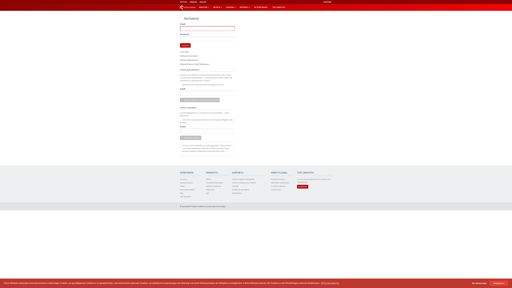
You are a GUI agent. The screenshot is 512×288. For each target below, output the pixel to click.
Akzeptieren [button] (498, 283)
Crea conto (184, 52)
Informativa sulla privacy (280, 183)
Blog (181, 193)
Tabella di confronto (213, 186)
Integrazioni (210, 190)
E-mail (182, 24)
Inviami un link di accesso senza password (200, 100)
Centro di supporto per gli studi (243, 179)
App (207, 193)
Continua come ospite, (189, 56)
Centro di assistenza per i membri (244, 183)
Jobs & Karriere (185, 196)
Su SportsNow (260, 7)
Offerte (217, 7)
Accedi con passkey (191, 138)
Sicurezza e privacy (278, 179)
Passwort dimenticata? (189, 60)
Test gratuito (278, 7)
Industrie (203, 7)
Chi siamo (183, 179)
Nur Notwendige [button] (479, 283)
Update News (236, 193)
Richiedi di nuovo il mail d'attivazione (194, 64)
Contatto (235, 186)
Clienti (182, 186)
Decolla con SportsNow (240, 190)
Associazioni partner (187, 190)
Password (184, 34)
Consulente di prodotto (214, 183)
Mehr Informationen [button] (330, 283)
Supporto (244, 7)
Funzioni (230, 7)
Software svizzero (186, 183)
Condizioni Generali (278, 186)
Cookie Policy (276, 190)
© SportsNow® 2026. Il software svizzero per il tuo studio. (203, 206)
